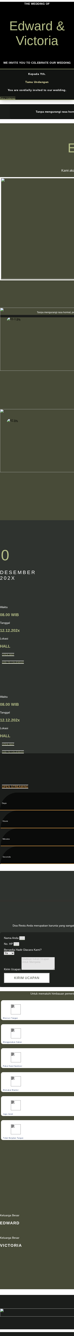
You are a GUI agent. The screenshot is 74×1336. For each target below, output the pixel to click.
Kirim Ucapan (13, 969)
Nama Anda (11, 937)
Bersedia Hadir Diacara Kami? (23, 949)
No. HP (9, 943)
